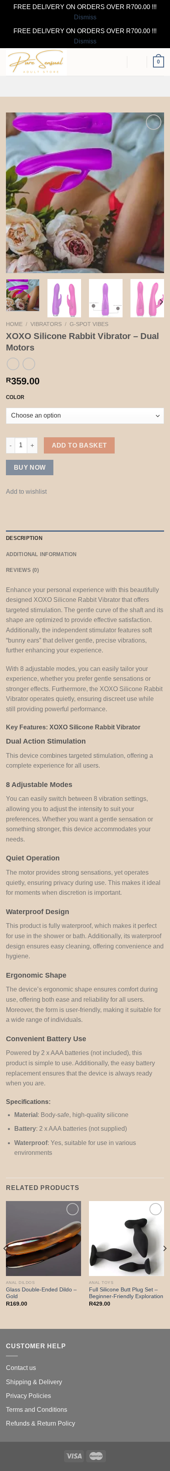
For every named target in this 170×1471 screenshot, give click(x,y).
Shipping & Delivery (34, 1382)
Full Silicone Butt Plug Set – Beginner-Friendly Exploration (126, 1293)
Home (14, 324)
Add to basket (79, 445)
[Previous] (19, 193)
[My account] (137, 62)
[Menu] (84, 86)
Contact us (21, 1367)
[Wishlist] (117, 62)
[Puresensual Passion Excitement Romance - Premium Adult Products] (45, 62)
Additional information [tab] (41, 554)
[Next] (151, 193)
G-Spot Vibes (89, 324)
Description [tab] (24, 538)
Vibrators (46, 324)
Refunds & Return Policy (40, 1423)
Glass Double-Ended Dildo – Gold (41, 1293)
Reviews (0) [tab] (22, 570)
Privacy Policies (28, 1395)
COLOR (15, 397)
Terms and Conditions (36, 1409)
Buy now (30, 467)
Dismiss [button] (85, 17)
